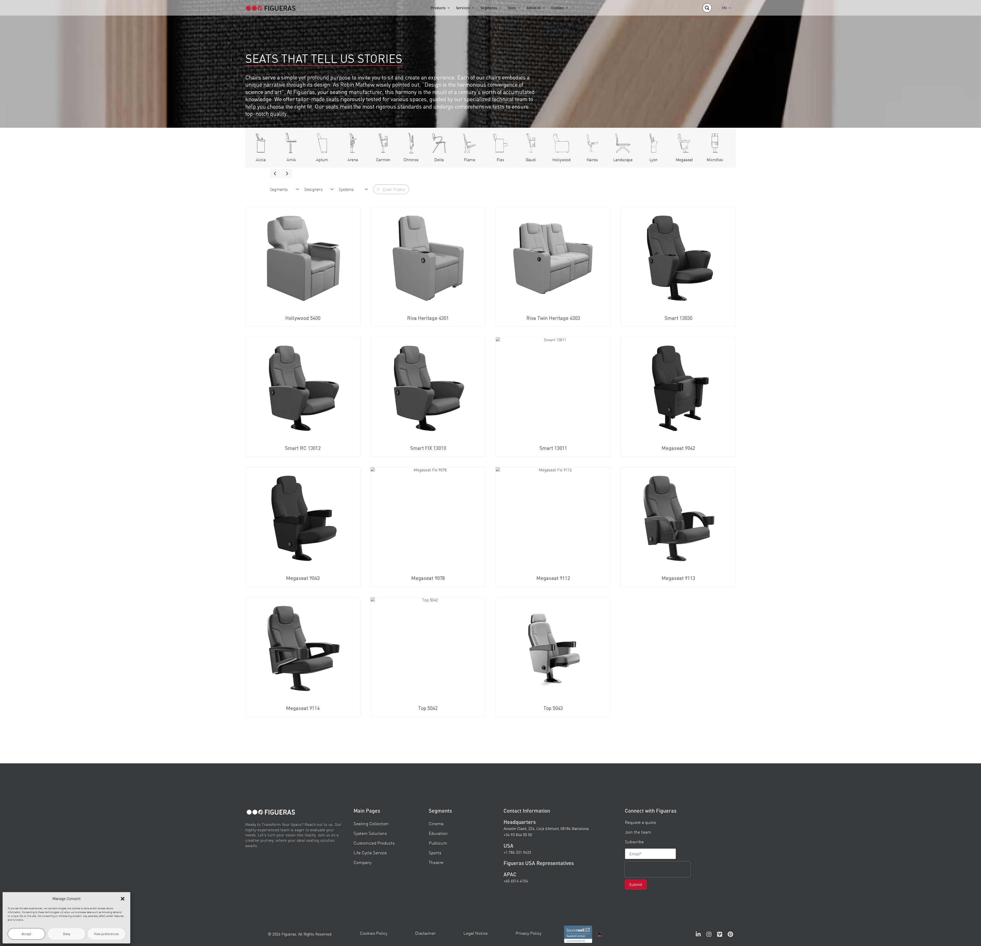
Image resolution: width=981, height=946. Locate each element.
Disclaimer (425, 933)
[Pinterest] (730, 934)
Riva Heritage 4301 (428, 318)
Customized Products (374, 843)
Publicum (438, 843)
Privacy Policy (528, 933)
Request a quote (640, 822)
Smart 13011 (553, 448)
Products (438, 8)
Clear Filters (393, 189)
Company (362, 862)
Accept (26, 934)
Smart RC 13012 (303, 448)
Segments (489, 8)
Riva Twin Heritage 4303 (553, 318)
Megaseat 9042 (678, 448)
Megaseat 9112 (553, 578)
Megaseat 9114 (303, 708)
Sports (435, 852)
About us (534, 8)
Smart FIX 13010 (428, 448)
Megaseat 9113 (678, 578)
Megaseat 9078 (428, 578)
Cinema (436, 823)
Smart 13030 (678, 318)
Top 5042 (428, 708)
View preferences (106, 934)
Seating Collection (371, 823)
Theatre (436, 862)
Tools (511, 8)
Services (463, 8)
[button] (122, 898)
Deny (66, 934)
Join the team (638, 832)
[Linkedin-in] (698, 934)
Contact (557, 8)
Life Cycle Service (370, 852)
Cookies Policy (373, 933)
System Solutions (370, 833)
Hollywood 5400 (302, 318)
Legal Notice (475, 933)
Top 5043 (553, 708)
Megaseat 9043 (303, 578)
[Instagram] (709, 934)
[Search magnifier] (707, 8)
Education (438, 833)
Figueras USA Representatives (539, 863)
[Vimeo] (719, 934)
